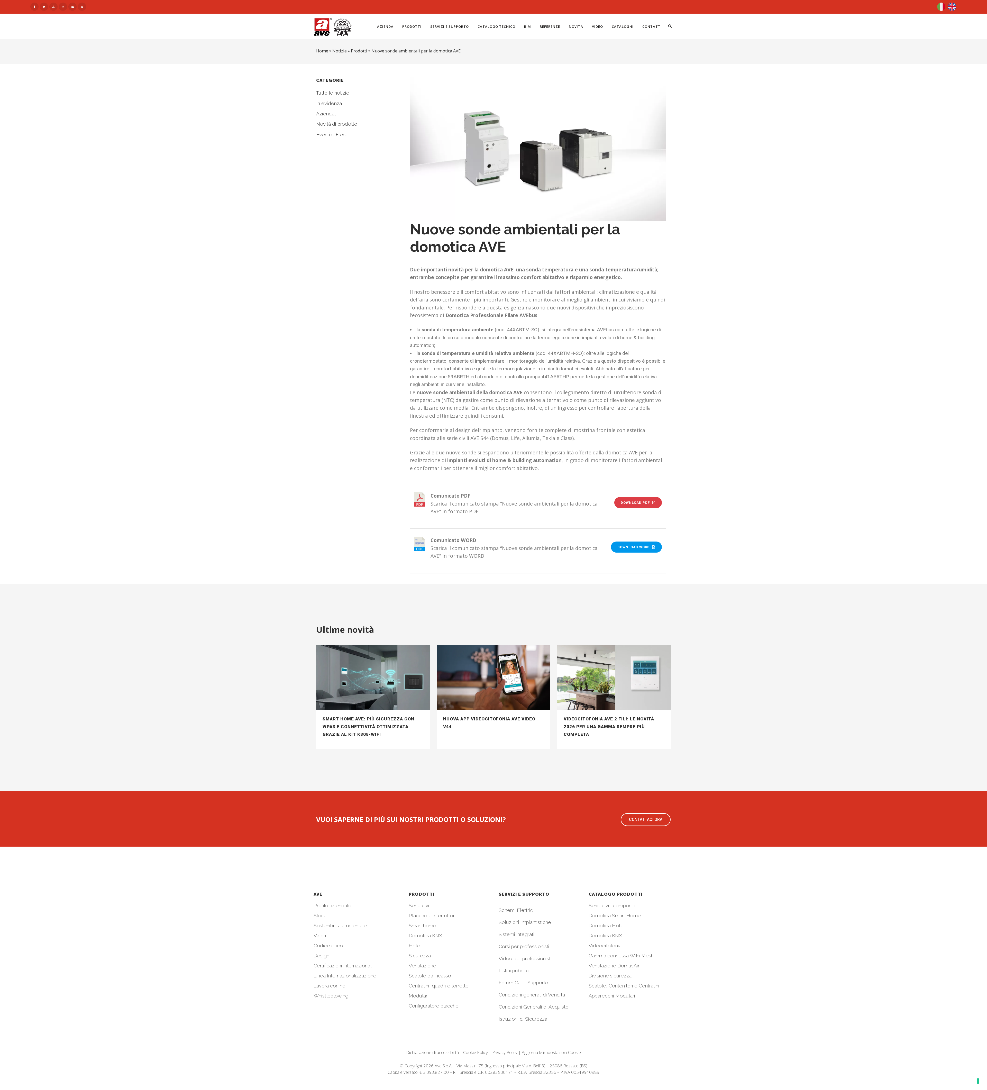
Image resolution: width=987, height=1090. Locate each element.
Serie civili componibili (614, 905)
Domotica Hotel (607, 925)
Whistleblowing (331, 996)
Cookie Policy (475, 1052)
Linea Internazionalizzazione (345, 975)
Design (321, 955)
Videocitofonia (605, 945)
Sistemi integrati (516, 934)
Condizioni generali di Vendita (532, 994)
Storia (320, 915)
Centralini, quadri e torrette (439, 985)
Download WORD (633, 547)
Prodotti (359, 51)
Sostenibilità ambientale (340, 925)
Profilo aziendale (332, 905)
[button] (646, 819)
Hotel (415, 945)
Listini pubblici (514, 970)
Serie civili (420, 905)
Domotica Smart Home (615, 915)
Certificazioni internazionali (343, 965)
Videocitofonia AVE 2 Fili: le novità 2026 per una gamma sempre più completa (609, 726)
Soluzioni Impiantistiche (525, 922)
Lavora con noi (330, 985)
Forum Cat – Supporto (523, 982)
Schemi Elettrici (516, 910)
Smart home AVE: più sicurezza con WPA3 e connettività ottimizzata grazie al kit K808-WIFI (368, 726)
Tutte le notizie (332, 93)
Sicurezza (420, 955)
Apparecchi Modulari (612, 996)
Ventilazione (422, 965)
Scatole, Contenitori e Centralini (624, 985)
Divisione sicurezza (610, 975)
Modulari (418, 996)
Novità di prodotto (336, 124)
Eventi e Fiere (332, 134)
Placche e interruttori (432, 915)
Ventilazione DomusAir (614, 965)
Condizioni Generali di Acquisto (534, 1007)
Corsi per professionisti (524, 946)
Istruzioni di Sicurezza (523, 1019)
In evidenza (329, 103)
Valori (320, 935)
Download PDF (635, 503)
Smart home (422, 925)
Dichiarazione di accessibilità (432, 1052)
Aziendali (326, 113)
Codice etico (328, 945)
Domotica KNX (425, 935)
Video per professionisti (525, 958)
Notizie (339, 51)
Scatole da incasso (430, 975)
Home (322, 51)
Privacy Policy (504, 1052)
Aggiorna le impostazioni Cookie (551, 1052)
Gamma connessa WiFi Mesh (621, 955)
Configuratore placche (434, 1006)
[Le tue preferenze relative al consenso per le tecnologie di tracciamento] (978, 1081)
